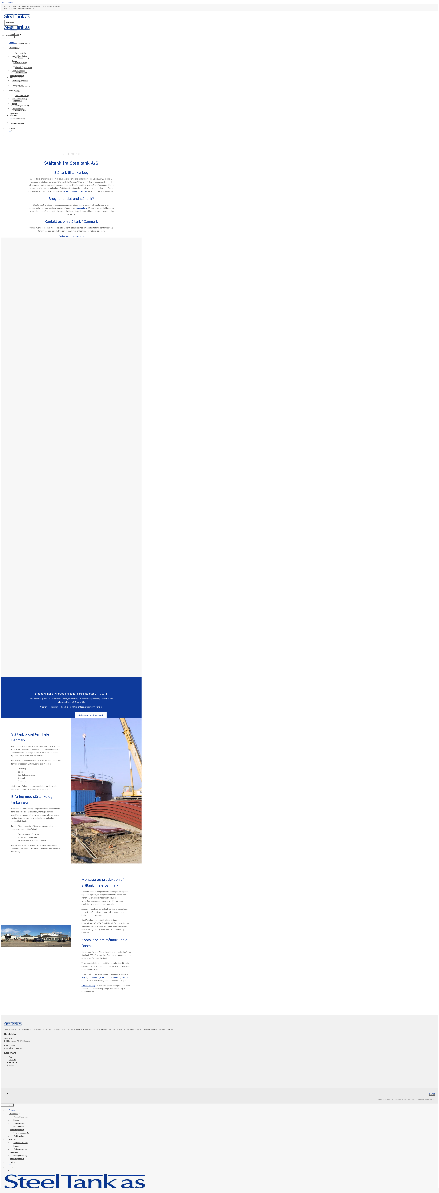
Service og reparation (20, 81)
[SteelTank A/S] (17, 31)
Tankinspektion (17, 85)
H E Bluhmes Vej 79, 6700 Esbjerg (30, 6)
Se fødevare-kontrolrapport (90, 715)
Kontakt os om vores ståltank (71, 236)
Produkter (14, 35)
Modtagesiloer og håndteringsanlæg (21, 60)
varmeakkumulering (71, 191)
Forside (12, 43)
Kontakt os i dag (88, 985)
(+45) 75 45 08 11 (10, 6)
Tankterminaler (20, 53)
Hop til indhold (7, 2)
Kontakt (12, 128)
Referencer (14, 90)
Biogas (14, 61)
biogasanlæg (81, 208)
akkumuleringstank (96, 977)
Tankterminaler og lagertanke (17, 111)
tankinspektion (112, 977)
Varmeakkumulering (22, 43)
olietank (125, 977)
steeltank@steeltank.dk (51, 6)
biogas (84, 191)
